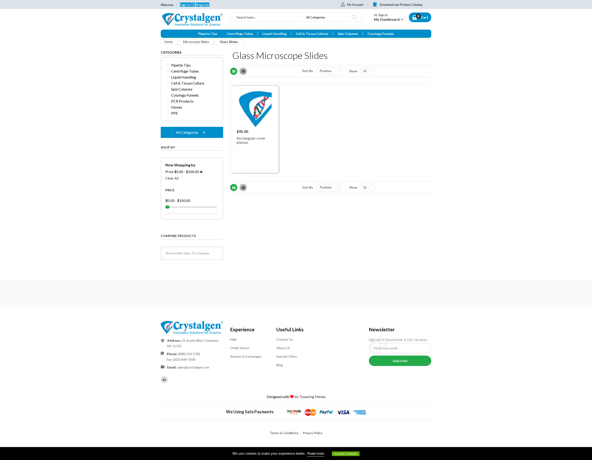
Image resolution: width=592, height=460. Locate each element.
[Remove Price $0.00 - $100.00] (201, 172)
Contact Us (284, 339)
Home (168, 42)
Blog (279, 365)
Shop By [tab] (168, 147)
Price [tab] (170, 190)
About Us (283, 348)
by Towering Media (309, 396)
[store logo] (192, 19)
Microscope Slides (196, 42)
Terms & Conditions (284, 433)
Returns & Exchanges (245, 356)
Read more (315, 453)
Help (233, 339)
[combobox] (266, 17)
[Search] (354, 17)
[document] (296, 454)
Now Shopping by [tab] (180, 165)
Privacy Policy (312, 433)
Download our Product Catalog (401, 4)
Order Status (239, 348)
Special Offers (286, 356)
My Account (355, 4)
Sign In (185, 5)
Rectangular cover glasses (251, 140)
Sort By (307, 71)
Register (202, 5)
